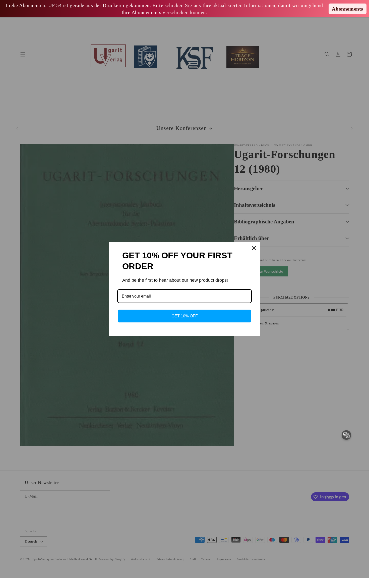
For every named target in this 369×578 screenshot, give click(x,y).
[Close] (254, 248)
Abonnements (347, 9)
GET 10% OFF (184, 316)
